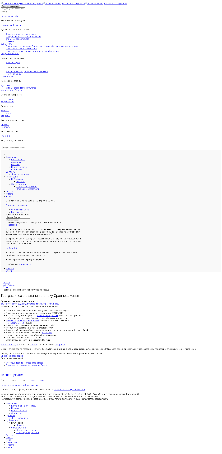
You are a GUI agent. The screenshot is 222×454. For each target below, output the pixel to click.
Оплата (7, 76)
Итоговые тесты (19, 167)
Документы (6, 44)
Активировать (12, 220)
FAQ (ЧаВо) (11, 248)
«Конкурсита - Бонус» (11, 90)
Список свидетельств (26, 186)
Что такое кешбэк (20, 210)
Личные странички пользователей (22, 320)
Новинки (15, 164)
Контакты (5, 127)
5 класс (33, 344)
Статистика (16, 169)
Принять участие (12, 374)
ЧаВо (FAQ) (13, 62)
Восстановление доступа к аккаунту (27, 71)
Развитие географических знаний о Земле (26, 365)
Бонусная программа (16, 205)
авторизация (25, 264)
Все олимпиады (10, 16)
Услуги (7, 101)
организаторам (37, 380)
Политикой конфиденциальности (69, 389)
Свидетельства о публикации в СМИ (23, 36)
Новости (5, 110)
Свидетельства (18, 184)
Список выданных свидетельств (21, 34)
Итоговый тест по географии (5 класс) (24, 363)
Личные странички (20, 174)
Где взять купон (18, 212)
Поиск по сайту (13, 74)
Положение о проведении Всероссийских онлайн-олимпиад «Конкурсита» (42, 46)
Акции (5, 115)
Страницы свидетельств (17, 39)
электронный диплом (47, 315)
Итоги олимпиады (9, 344)
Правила (10, 41)
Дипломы (5, 85)
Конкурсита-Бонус (15, 323)
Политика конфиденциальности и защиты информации (32, 51)
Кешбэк (10, 99)
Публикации (11, 25)
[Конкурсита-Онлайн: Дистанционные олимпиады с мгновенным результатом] (64, 3)
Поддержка (10, 53)
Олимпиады (11, 157)
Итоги (5, 136)
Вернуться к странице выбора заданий (20, 385)
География (60, 344)
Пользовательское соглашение (21, 48)
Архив (9, 113)
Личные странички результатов (21, 88)
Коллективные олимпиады (18, 160)
